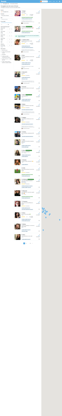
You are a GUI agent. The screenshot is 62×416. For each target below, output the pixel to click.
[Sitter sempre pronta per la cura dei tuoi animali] (27, 172)
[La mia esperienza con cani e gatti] (27, 237)
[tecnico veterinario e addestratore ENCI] (27, 134)
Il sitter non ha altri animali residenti (6, 52)
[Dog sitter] (27, 78)
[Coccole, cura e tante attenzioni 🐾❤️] (27, 29)
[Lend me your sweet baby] (27, 153)
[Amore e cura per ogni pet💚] (27, 217)
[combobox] (6, 12)
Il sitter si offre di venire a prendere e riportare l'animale (6, 62)
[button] (45, 214)
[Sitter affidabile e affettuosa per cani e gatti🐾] (27, 123)
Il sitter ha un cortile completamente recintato (6, 57)
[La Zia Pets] (27, 17)
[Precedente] (22, 243)
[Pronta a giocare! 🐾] (27, 97)
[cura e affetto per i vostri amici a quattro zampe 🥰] (27, 194)
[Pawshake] (3, 1)
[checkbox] (1, 50)
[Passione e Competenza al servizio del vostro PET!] (27, 62)
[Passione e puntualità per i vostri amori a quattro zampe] (27, 228)
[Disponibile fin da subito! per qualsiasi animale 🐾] (27, 143)
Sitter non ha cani (4, 50)
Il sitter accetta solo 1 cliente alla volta (6, 59)
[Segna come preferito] (39, 23)
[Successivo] (32, 243)
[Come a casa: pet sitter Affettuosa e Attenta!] (27, 205)
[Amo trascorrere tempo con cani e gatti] (27, 89)
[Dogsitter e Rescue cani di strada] (27, 45)
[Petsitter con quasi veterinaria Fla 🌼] (27, 162)
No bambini (4, 54)
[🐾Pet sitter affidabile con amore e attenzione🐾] (27, 183)
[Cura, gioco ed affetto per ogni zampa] (27, 109)
